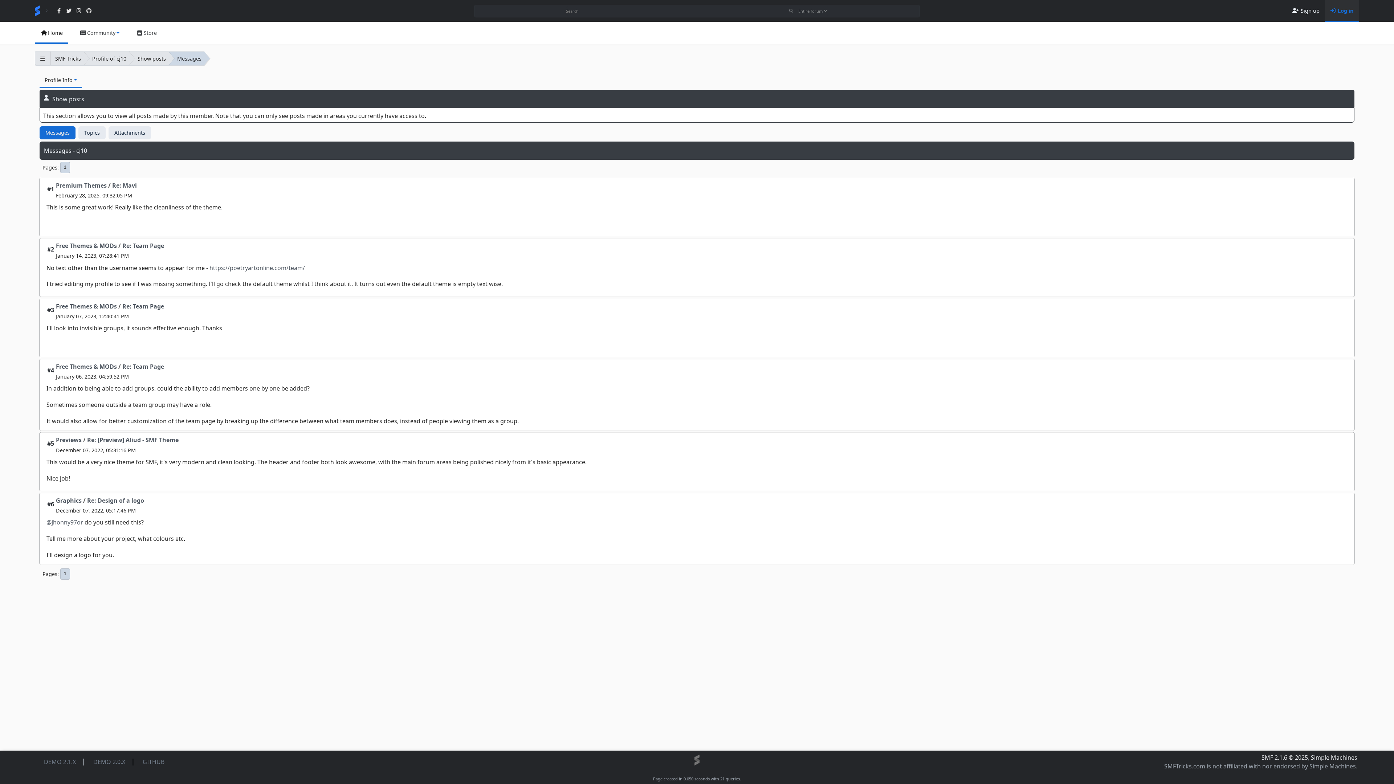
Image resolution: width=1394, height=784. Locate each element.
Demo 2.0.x (109, 762)
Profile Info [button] (59, 80)
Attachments (129, 132)
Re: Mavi (124, 185)
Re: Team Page (143, 246)
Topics (92, 132)
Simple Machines (1334, 757)
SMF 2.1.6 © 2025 (1284, 757)
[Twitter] (68, 11)
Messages (57, 132)
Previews (69, 440)
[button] (99, 33)
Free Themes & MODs (86, 246)
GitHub (153, 762)
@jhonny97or (64, 522)
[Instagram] (78, 11)
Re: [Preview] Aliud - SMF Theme (133, 440)
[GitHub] (88, 11)
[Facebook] (59, 11)
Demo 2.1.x (60, 762)
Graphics (69, 501)
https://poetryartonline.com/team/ (257, 268)
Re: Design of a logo (115, 501)
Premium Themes (81, 185)
